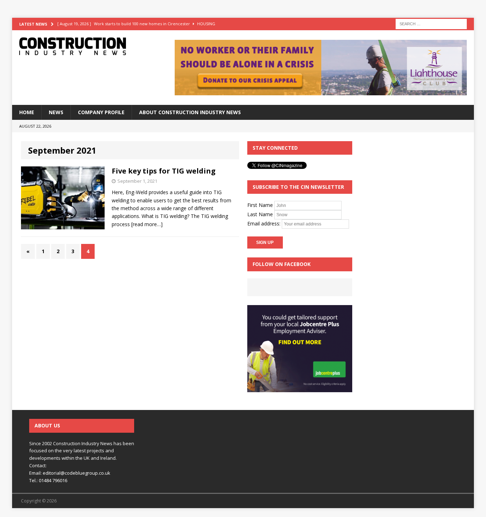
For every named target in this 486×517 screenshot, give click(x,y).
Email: (36, 473)
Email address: (264, 223)
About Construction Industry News (190, 112)
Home (26, 112)
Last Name (260, 214)
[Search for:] (431, 23)
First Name (260, 205)
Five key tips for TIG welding (164, 171)
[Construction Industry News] (85, 46)
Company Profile (101, 112)
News (56, 112)
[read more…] (147, 224)
